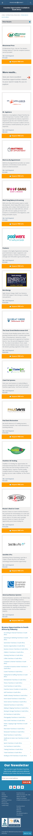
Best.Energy (7, 290)
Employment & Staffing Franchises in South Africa (16, 675)
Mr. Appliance (7, 112)
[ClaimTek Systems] (16, 370)
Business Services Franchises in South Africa (16, 649)
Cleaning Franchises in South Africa (13, 655)
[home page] (16, 2)
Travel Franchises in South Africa (13, 752)
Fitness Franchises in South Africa (13, 683)
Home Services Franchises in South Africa (15, 702)
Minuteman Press (8, 45)
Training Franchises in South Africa (13, 749)
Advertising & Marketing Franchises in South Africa (16, 638)
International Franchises (13, 15)
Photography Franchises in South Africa (14, 717)
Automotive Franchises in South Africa (14, 643)
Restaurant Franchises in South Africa (14, 732)
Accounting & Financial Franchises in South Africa (15, 633)
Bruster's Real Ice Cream (11, 509)
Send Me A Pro (7, 555)
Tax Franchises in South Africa (12, 746)
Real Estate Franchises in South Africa (14, 728)
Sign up (26, 782)
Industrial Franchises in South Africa (13, 705)
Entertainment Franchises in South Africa (15, 680)
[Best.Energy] (16, 280)
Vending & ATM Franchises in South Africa (15, 755)
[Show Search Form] (30, 2)
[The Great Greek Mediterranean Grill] (16, 320)
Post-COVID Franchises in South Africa (14, 720)
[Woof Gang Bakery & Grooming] (16, 190)
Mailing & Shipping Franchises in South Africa (16, 708)
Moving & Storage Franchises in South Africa (16, 711)
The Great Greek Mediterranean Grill (15, 330)
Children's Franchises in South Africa (14, 652)
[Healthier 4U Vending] (16, 450)
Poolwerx (6, 248)
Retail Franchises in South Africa (12, 735)
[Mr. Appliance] (16, 101)
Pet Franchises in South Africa (12, 714)
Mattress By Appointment (11, 160)
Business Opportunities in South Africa (14, 646)
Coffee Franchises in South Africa (13, 658)
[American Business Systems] (16, 584)
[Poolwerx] (16, 237)
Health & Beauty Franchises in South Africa (15, 695)
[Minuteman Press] (16, 35)
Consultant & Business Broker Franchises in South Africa (16, 667)
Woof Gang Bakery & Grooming (13, 200)
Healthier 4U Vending (10, 461)
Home (3, 15)
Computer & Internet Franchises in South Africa (15, 662)
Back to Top (27, 833)
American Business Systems (12, 595)
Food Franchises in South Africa (12, 686)
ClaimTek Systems (9, 380)
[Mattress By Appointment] (16, 149)
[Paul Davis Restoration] (16, 410)
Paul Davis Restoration (10, 420)
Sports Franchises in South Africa (13, 743)
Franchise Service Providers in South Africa (15, 689)
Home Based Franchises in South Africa (14, 698)
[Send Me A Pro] (16, 544)
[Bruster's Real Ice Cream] (16, 498)
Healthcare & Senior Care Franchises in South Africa (16, 739)
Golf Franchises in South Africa (12, 692)
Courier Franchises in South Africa (13, 671)
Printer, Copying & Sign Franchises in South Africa (15, 724)
